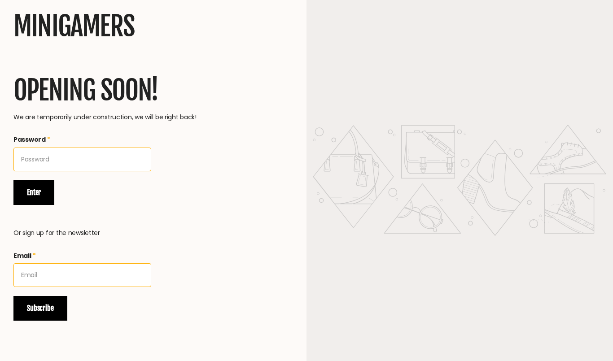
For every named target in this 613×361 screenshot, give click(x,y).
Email (24, 255)
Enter (34, 192)
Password (31, 139)
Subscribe (40, 308)
